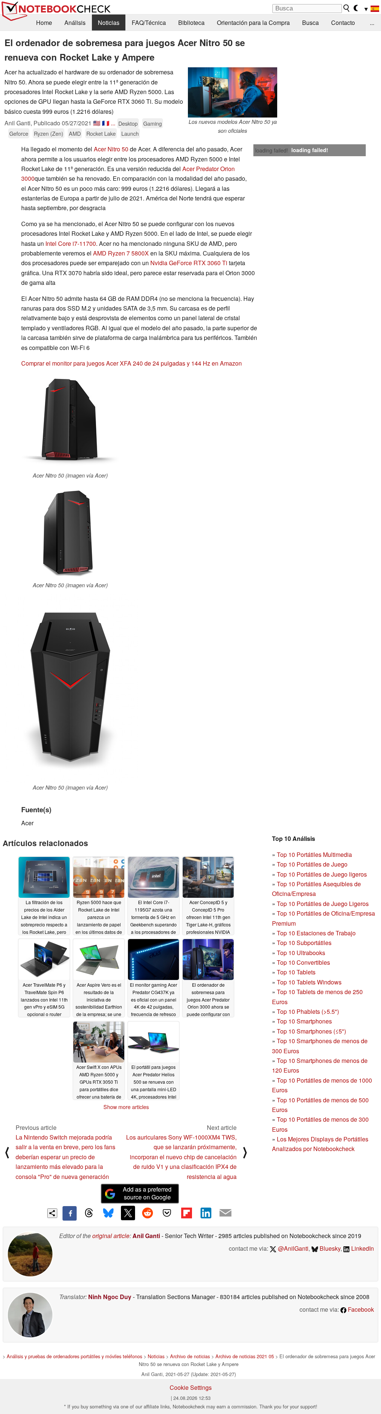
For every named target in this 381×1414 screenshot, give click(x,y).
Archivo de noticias (190, 1356)
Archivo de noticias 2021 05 (244, 1356)
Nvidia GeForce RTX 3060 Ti (188, 262)
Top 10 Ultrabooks (301, 952)
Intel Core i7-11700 (70, 243)
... (372, 22)
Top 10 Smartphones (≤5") (311, 1031)
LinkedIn (362, 1248)
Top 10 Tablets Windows (309, 982)
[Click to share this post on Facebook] (70, 1213)
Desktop (128, 123)
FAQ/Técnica (149, 22)
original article (110, 1235)
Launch (130, 133)
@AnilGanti (292, 1248)
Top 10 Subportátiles (304, 942)
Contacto (343, 22)
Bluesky (329, 1248)
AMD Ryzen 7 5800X (121, 253)
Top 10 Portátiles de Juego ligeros (322, 874)
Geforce (18, 133)
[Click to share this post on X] (128, 1213)
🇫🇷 (105, 123)
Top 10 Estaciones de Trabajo (316, 933)
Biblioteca (191, 22)
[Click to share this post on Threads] (89, 1213)
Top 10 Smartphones (304, 1021)
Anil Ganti (146, 1235)
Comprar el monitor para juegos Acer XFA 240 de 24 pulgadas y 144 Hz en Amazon (131, 363)
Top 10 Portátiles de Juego (312, 864)
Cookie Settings (191, 1387)
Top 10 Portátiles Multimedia (314, 854)
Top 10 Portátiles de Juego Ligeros (323, 903)
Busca (310, 22)
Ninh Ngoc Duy (109, 1296)
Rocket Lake (101, 133)
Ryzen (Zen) (48, 133)
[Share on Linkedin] (206, 1213)
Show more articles (126, 1107)
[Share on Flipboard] (186, 1213)
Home (44, 22)
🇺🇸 (96, 123)
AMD (75, 133)
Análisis (75, 22)
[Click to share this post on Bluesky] (108, 1213)
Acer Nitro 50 (111, 149)
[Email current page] (225, 1213)
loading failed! (271, 150)
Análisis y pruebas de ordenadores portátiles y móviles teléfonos (74, 1356)
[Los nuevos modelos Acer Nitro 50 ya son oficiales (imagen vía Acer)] (232, 92)
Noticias (108, 22)
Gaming (152, 123)
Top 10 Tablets (296, 972)
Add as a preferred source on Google (147, 1193)
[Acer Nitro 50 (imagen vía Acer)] (70, 422)
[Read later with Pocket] (167, 1213)
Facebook (360, 1309)
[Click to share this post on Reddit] (147, 1213)
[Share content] (52, 1213)
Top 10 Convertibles (303, 962)
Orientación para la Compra (253, 22)
